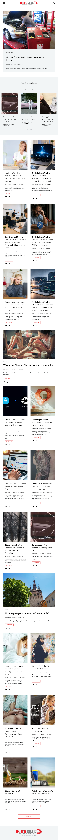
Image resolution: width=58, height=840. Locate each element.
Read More (9, 193)
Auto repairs (9, 52)
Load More (28, 816)
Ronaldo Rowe (5, 124)
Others (5, 361)
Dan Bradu (8, 64)
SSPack (34, 835)
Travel (6, 609)
